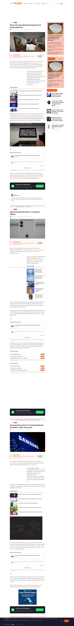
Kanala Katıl (39, 186)
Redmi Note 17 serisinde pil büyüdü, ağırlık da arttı (58, 126)
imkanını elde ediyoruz (32, 464)
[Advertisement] (27, 382)
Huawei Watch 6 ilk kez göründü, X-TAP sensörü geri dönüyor (58, 111)
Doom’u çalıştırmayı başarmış (24, 115)
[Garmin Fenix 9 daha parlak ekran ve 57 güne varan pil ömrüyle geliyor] (49, 102)
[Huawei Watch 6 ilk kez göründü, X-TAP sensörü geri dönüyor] (49, 111)
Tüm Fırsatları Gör (27, 167)
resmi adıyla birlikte (28, 542)
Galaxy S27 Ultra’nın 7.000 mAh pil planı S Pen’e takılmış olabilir (57, 119)
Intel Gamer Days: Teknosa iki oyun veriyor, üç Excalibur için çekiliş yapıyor (55, 43)
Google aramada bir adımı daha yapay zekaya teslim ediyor (55, 46)
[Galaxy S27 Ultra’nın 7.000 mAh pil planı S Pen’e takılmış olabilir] (49, 119)
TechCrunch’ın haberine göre (38, 249)
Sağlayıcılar (29, 620)
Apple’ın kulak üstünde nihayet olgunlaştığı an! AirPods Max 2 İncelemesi (53, 85)
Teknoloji (15, 22)
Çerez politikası (40, 620)
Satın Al (16, 156)
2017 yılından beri (33, 256)
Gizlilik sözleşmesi (34, 620)
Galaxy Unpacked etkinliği (36, 585)
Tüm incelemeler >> (60, 58)
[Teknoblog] (17, 3)
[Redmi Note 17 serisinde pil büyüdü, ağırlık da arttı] (49, 126)
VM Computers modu (36, 63)
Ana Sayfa (11, 22)
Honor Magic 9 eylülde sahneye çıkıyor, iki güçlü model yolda (57, 95)
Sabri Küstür (13, 29)
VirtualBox (40, 73)
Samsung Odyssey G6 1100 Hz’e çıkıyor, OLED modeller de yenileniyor (55, 53)
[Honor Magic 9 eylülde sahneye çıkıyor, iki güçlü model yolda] (49, 95)
